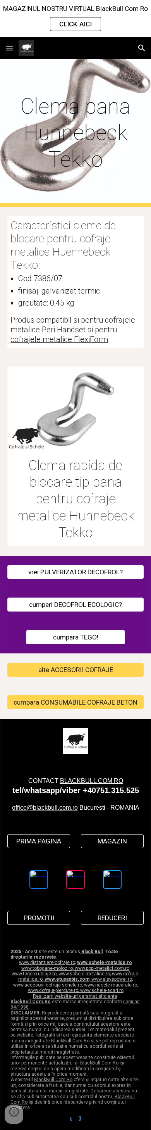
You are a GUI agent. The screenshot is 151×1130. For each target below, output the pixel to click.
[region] (75, 18)
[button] (9, 48)
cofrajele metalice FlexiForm (59, 339)
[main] (75, 133)
